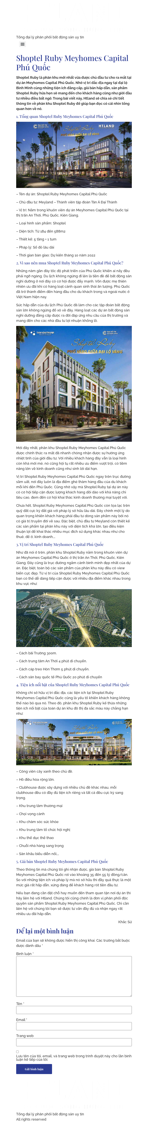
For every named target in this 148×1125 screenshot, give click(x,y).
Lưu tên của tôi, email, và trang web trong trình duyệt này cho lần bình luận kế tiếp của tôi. (74, 1057)
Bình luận (25, 954)
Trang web (25, 1036)
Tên (20, 1004)
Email (21, 1020)
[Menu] (22, 44)
